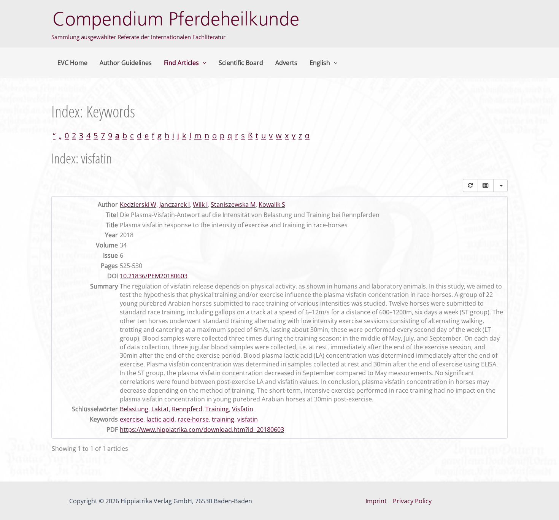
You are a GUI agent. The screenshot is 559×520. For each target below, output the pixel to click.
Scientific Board (241, 63)
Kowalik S (272, 204)
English (320, 63)
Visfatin (242, 409)
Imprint (376, 501)
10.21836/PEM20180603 (153, 276)
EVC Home (72, 63)
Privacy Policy (412, 501)
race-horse (193, 419)
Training (217, 409)
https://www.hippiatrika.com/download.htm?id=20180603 (202, 429)
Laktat (160, 409)
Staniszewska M (233, 204)
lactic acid (160, 419)
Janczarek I (174, 204)
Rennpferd (187, 409)
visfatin (247, 419)
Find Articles (181, 63)
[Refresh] (470, 185)
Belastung (134, 409)
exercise (131, 419)
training (223, 419)
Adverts (286, 63)
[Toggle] (486, 185)
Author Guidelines (126, 63)
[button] (202, 63)
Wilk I (200, 204)
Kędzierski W (138, 204)
